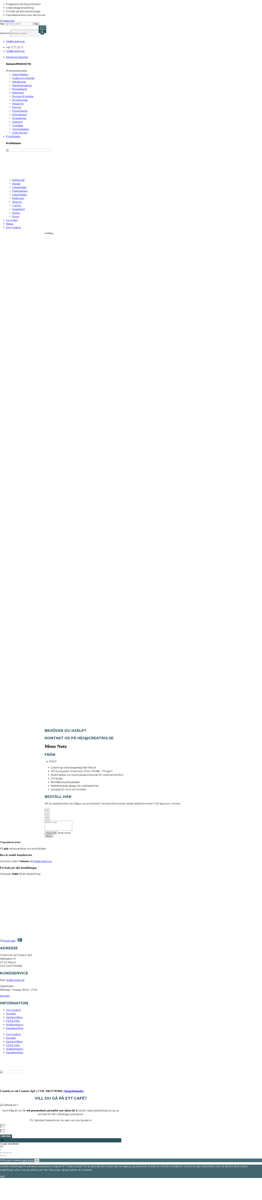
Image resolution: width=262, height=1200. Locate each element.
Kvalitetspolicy (14, 1024)
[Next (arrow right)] (4, 1155)
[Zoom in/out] (10, 1152)
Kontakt (5, 995)
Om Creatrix (13, 1010)
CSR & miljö (13, 1021)
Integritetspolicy (74, 1091)
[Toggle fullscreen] (7, 1152)
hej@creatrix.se (42, 861)
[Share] (4, 1152)
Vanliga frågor (14, 1017)
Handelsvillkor (15, 1028)
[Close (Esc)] (1, 1152)
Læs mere (28, 1160)
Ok (36, 1160)
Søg (2, 23)
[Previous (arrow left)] (1, 1155)
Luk (2, 1176)
